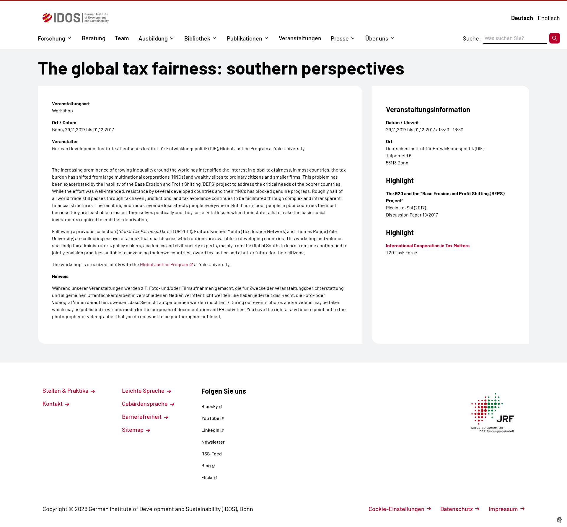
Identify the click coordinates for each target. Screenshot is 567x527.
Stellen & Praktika (66, 390)
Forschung (51, 38)
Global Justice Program (164, 264)
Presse (340, 38)
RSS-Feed (211, 453)
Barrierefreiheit (142, 416)
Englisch (549, 17)
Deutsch (522, 17)
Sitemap (133, 429)
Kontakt (53, 403)
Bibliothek (197, 38)
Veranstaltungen (300, 37)
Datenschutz (456, 508)
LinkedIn (210, 430)
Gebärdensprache (145, 403)
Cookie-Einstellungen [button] (396, 508)
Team (122, 37)
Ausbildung (153, 38)
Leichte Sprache (144, 390)
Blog (206, 465)
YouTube (210, 418)
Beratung (93, 37)
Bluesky (210, 406)
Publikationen (244, 38)
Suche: (472, 38)
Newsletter (213, 441)
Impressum (503, 508)
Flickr (207, 477)
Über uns (376, 38)
